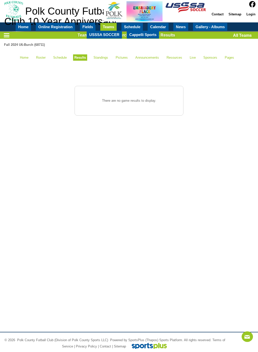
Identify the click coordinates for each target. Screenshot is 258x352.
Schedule (60, 57)
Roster (41, 57)
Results (80, 57)
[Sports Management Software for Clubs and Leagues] (147, 346)
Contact (105, 346)
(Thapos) (151, 340)
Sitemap (120, 346)
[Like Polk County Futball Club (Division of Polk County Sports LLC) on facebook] (252, 4)
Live (193, 57)
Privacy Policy (86, 346)
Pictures (122, 57)
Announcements (147, 57)
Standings (100, 57)
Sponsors (210, 57)
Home (24, 57)
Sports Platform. (171, 340)
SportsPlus (136, 340)
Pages (229, 57)
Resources (174, 57)
